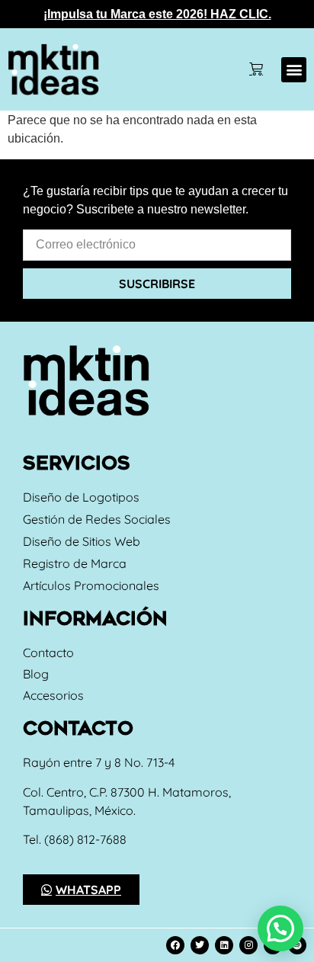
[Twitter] (200, 945)
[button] (293, 69)
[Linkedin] (224, 945)
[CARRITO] (256, 69)
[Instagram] (248, 945)
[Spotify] (297, 945)
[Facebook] (175, 945)
